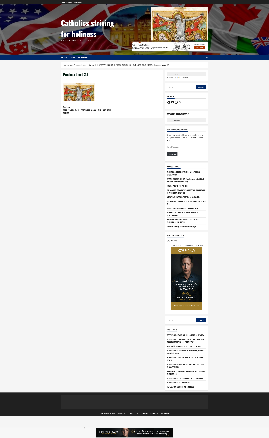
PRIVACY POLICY (83, 57)
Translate (184, 77)
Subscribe (172, 154)
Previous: (87, 110)
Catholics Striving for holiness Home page (181, 226)
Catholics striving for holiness (87, 28)
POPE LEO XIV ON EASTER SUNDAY (178, 382)
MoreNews (154, 413)
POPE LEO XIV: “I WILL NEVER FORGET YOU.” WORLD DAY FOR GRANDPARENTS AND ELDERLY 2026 (186, 340)
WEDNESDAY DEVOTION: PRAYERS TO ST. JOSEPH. (183, 197)
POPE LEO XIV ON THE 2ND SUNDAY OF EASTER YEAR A (185, 378)
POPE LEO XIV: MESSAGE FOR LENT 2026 (180, 387)
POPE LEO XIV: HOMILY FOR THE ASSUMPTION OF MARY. (185, 335)
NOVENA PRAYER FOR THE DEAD (177, 186)
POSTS (73, 57)
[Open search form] (207, 57)
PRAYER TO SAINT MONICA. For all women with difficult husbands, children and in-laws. (185, 180)
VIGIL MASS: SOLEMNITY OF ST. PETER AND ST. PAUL (184, 346)
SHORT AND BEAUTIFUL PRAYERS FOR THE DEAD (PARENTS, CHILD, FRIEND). (183, 221)
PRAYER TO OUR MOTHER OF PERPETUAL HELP (182, 208)
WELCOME (64, 57)
